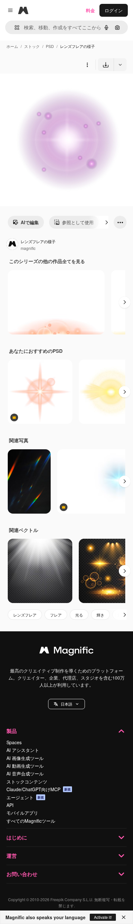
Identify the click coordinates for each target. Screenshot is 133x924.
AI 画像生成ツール (25, 758)
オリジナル (44, 86)
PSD (50, 46)
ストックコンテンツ (26, 781)
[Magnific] (66, 651)
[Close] (124, 917)
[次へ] (106, 222)
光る (79, 615)
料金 (90, 10)
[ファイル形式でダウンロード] (120, 64)
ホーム (12, 46)
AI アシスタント (22, 750)
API (10, 805)
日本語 (66, 704)
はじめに (16, 837)
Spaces (14, 742)
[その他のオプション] (87, 64)
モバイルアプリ (22, 813)
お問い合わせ (21, 874)
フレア (56, 615)
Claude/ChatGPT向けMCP (38, 789)
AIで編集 (30, 222)
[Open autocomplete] (14, 27)
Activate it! (103, 917)
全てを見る (73, 261)
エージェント (25, 797)
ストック (32, 46)
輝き (100, 615)
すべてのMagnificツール (30, 821)
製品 (11, 731)
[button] (66, 704)
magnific (28, 248)
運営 (11, 855)
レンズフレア (24, 615)
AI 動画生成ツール (25, 766)
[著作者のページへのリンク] (12, 244)
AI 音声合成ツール (25, 773)
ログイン (114, 10)
